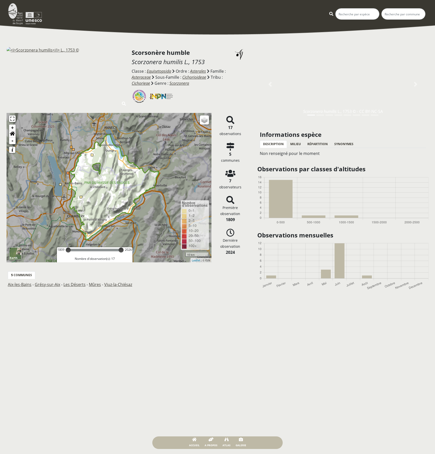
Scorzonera (179, 83)
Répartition (317, 144)
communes (21, 275)
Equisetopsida (159, 71)
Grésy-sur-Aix (47, 284)
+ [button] (12, 127)
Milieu (295, 144)
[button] (12, 134)
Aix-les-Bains (19, 284)
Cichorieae (141, 83)
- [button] (12, 140)
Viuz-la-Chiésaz (118, 284)
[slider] (68, 250)
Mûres (95, 284)
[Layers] (204, 120)
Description (273, 144)
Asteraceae (141, 77)
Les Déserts (74, 284)
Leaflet (196, 260)
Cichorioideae (194, 77)
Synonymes (343, 144)
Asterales (198, 71)
